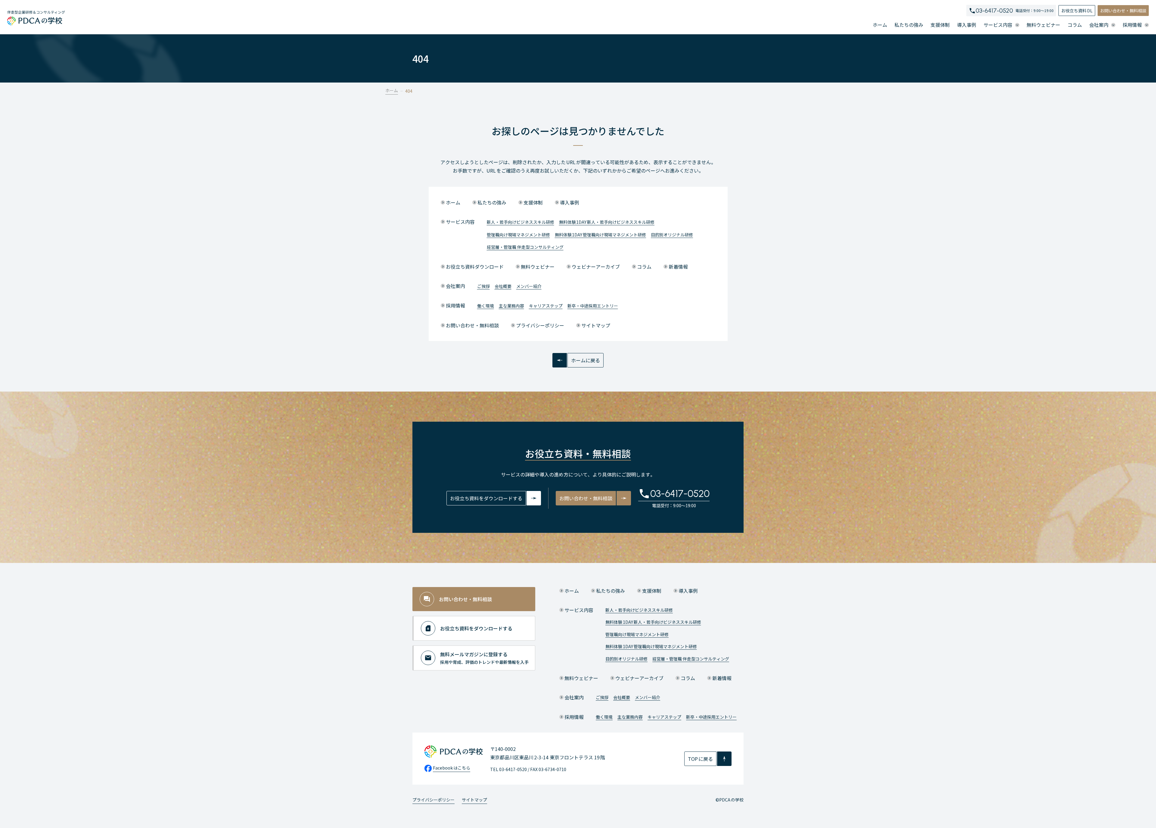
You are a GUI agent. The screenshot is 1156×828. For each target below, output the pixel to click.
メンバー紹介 (529, 286)
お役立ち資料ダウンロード (475, 266)
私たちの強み (908, 24)
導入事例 (966, 24)
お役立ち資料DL (1076, 11)
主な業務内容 (511, 306)
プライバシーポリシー (540, 325)
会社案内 (455, 285)
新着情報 (678, 266)
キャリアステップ (546, 306)
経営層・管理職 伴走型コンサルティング (525, 247)
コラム (1074, 24)
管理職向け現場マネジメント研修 (518, 235)
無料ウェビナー (1043, 24)
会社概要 (503, 286)
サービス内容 (460, 221)
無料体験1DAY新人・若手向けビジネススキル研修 (607, 222)
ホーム (880, 24)
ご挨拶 (483, 286)
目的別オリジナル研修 (672, 235)
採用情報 (455, 305)
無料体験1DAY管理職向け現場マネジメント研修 (600, 235)
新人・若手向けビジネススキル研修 (520, 222)
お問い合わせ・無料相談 (1123, 11)
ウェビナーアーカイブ (596, 266)
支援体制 (940, 24)
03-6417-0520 (994, 10)
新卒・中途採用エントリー (592, 306)
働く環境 (485, 306)
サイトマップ (595, 325)
